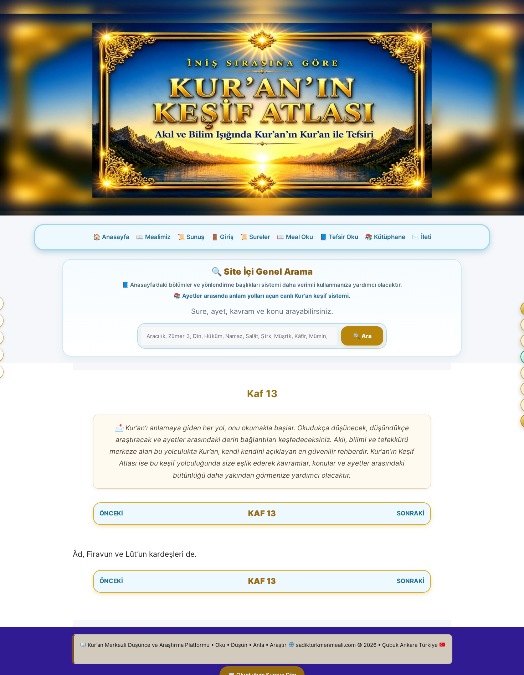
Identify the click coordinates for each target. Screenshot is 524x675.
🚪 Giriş (222, 236)
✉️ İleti (421, 236)
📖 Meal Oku (295, 236)
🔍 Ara (362, 335)
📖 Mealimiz (153, 236)
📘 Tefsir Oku (339, 236)
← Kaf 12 (152, 513)
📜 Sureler (255, 236)
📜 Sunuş (191, 236)
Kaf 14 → (372, 513)
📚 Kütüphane (385, 236)
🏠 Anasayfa (111, 236)
